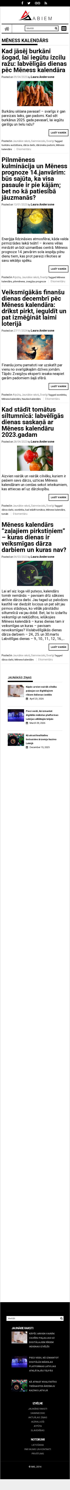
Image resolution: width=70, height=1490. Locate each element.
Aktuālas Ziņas (37, 1417)
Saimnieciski (38, 141)
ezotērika (61, 394)
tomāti (5, 514)
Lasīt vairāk (58, 132)
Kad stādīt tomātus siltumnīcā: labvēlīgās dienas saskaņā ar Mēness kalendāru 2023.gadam (33, 422)
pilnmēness (19, 281)
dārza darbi (29, 145)
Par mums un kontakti (37, 1449)
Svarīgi (50, 141)
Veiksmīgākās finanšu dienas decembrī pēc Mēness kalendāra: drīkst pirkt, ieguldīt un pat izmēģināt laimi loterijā (34, 308)
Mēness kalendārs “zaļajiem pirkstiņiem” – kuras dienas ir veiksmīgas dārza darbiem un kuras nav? (34, 537)
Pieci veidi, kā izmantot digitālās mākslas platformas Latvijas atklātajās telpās (42, 715)
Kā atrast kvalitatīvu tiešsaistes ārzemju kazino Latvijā (41, 739)
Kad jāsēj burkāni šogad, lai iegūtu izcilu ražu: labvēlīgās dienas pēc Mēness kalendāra (34, 60)
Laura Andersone (42, 77)
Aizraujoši (37, 1421)
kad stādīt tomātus (35, 509)
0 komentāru (24, 149)
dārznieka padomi (45, 145)
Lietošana (38, 1445)
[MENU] (64, 28)
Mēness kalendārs (11, 399)
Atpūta (17, 277)
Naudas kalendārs (31, 399)
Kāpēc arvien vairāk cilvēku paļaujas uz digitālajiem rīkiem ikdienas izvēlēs (41, 690)
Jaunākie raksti (21, 141)
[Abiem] (7, 28)
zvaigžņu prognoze (36, 281)
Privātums (38, 1453)
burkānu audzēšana (12, 145)
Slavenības (38, 1430)
